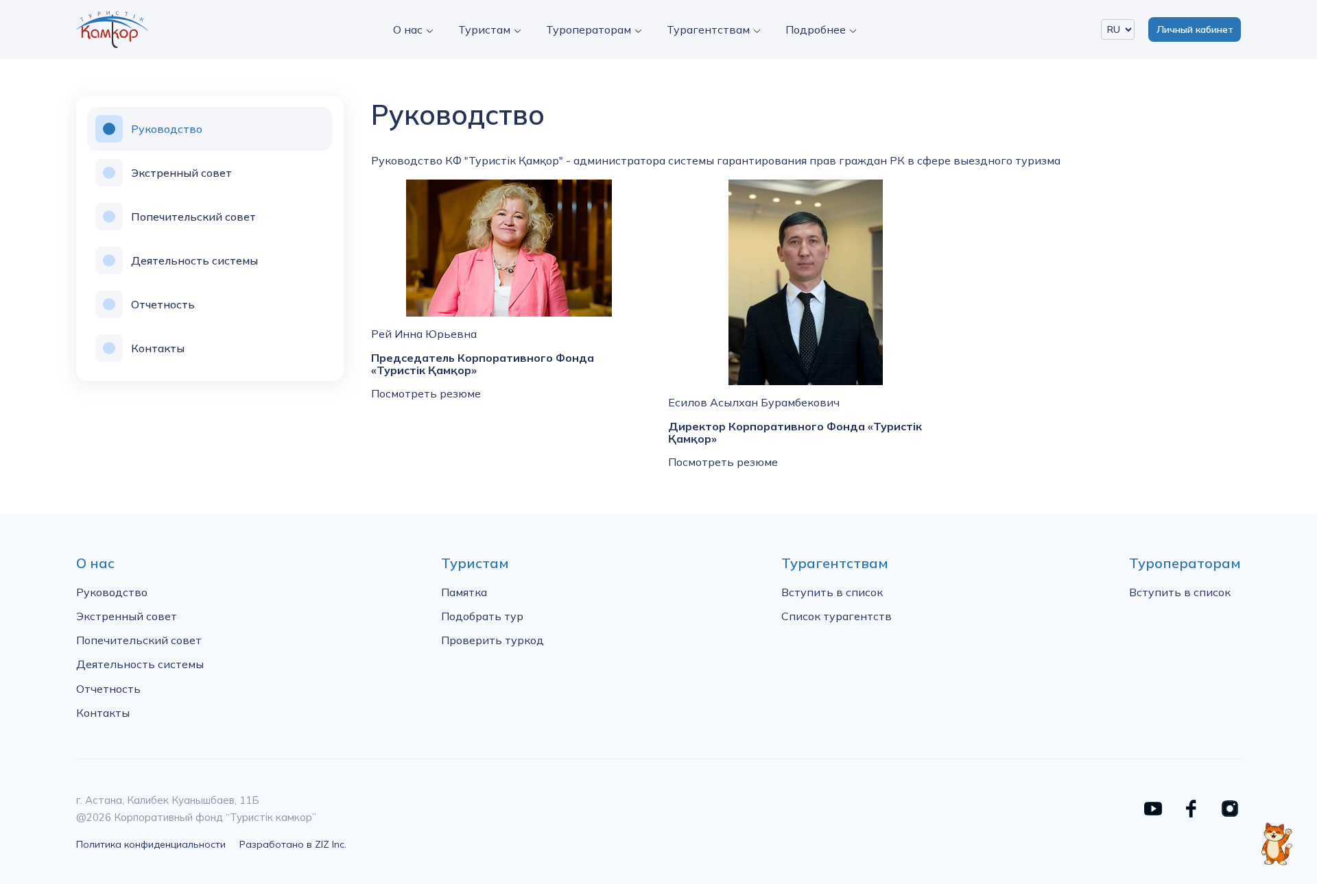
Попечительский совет (193, 216)
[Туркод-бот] (1276, 836)
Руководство (166, 129)
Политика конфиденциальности (151, 844)
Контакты (158, 348)
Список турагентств (836, 616)
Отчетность (163, 304)
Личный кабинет (1194, 29)
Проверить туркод (492, 640)
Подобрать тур (482, 616)
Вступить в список (832, 592)
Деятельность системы (194, 260)
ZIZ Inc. (330, 844)
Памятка (464, 592)
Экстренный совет (181, 173)
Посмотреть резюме (426, 393)
